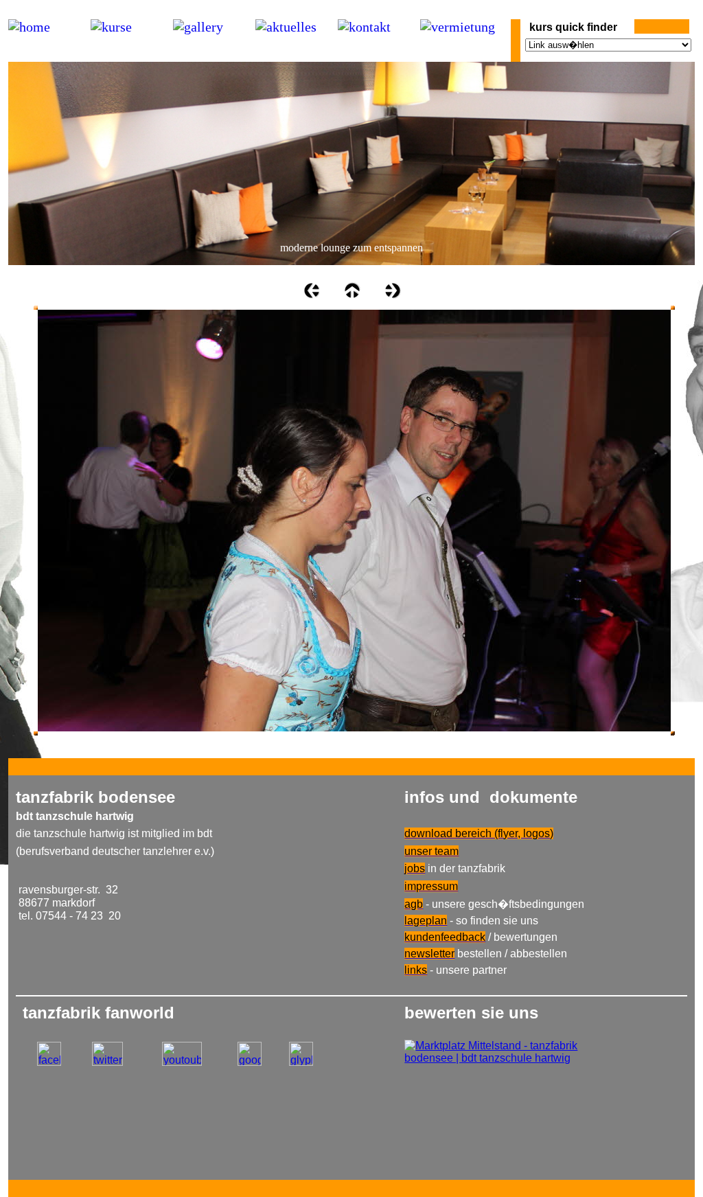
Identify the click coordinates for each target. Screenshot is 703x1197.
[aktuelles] (285, 27)
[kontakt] (364, 27)
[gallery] (198, 27)
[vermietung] (457, 27)
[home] (29, 27)
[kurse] (111, 27)
